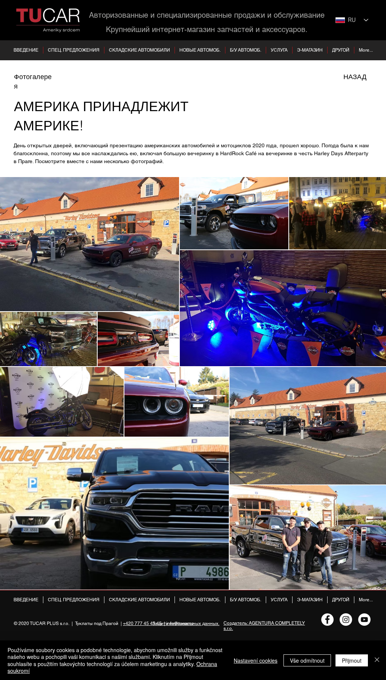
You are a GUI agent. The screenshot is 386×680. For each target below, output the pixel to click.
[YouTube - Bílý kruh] (364, 619)
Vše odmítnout (307, 660)
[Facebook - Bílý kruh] (327, 619)
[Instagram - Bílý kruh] (346, 619)
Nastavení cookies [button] (255, 660)
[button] (139, 50)
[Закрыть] (376, 660)
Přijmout (351, 660)
